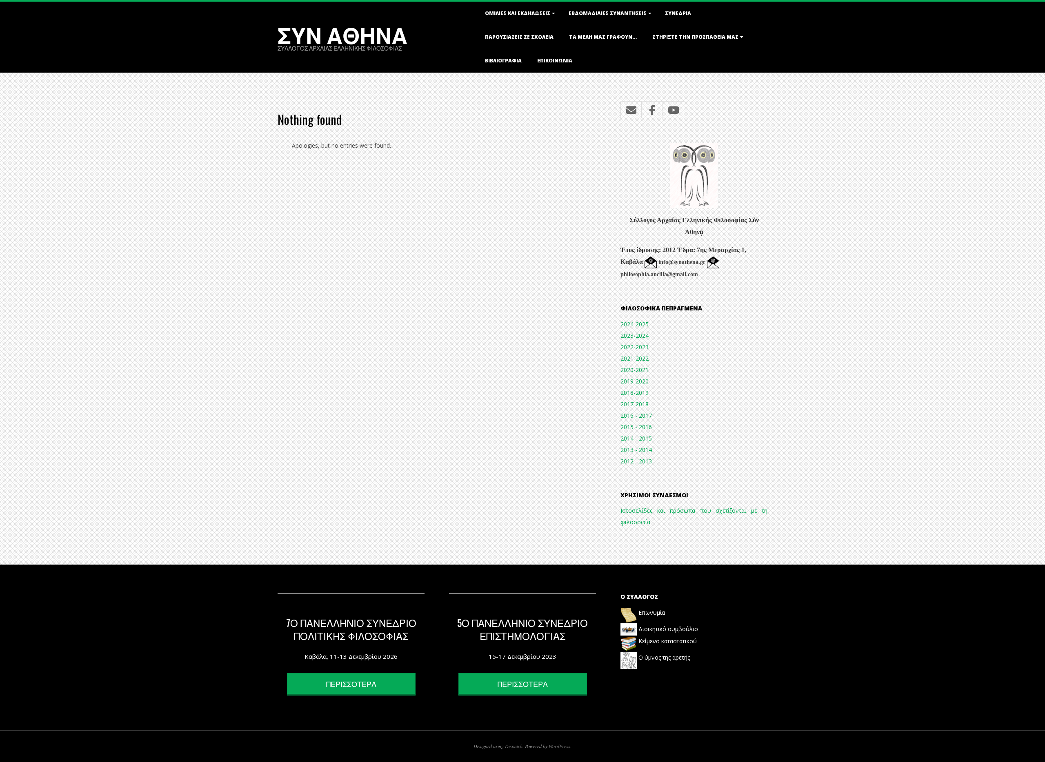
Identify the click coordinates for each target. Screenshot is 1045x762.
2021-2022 (634, 358)
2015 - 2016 (636, 427)
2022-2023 (634, 347)
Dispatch (513, 746)
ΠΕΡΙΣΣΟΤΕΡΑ (351, 683)
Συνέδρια (678, 13)
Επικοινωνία (554, 60)
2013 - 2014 (636, 450)
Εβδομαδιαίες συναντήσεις (608, 13)
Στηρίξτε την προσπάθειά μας (695, 36)
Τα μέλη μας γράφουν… (603, 36)
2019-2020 (634, 381)
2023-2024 (634, 335)
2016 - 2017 (636, 415)
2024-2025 (634, 324)
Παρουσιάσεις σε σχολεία (519, 36)
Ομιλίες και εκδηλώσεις (517, 13)
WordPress (559, 746)
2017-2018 (634, 404)
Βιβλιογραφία (503, 60)
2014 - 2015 (636, 438)
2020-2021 (634, 370)
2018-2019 (634, 393)
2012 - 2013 (636, 461)
